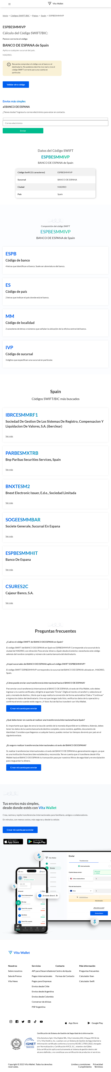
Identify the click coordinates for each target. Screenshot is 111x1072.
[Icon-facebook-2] (17, 1021)
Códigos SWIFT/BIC (20, 15)
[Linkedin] (29, 1021)
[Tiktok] (35, 1021)
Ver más (9, 436)
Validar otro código (16, 84)
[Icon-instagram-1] (11, 1021)
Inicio (5, 15)
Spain (43, 15)
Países (35, 15)
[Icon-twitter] (23, 1021)
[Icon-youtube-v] (41, 1021)
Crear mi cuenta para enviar (23, 708)
